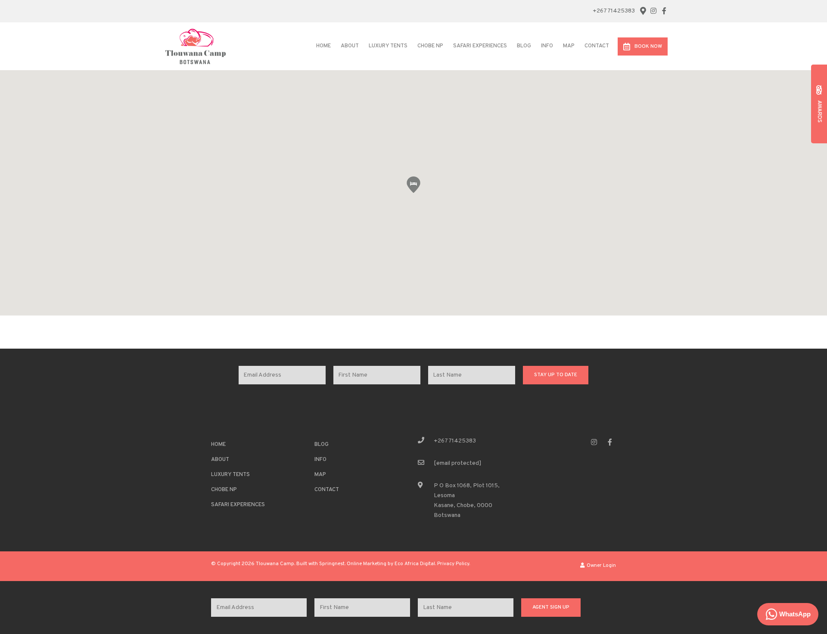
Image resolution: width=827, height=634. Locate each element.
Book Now (648, 46)
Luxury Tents (388, 46)
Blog (524, 46)
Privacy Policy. (453, 564)
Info (547, 46)
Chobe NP (430, 46)
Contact (596, 46)
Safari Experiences (480, 46)
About (350, 46)
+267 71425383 (614, 11)
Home (323, 46)
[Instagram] (653, 10)
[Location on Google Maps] (642, 10)
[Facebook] (664, 10)
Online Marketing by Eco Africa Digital (391, 564)
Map (569, 46)
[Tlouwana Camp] (195, 46)
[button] (413, 184)
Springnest (332, 564)
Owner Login (600, 566)
